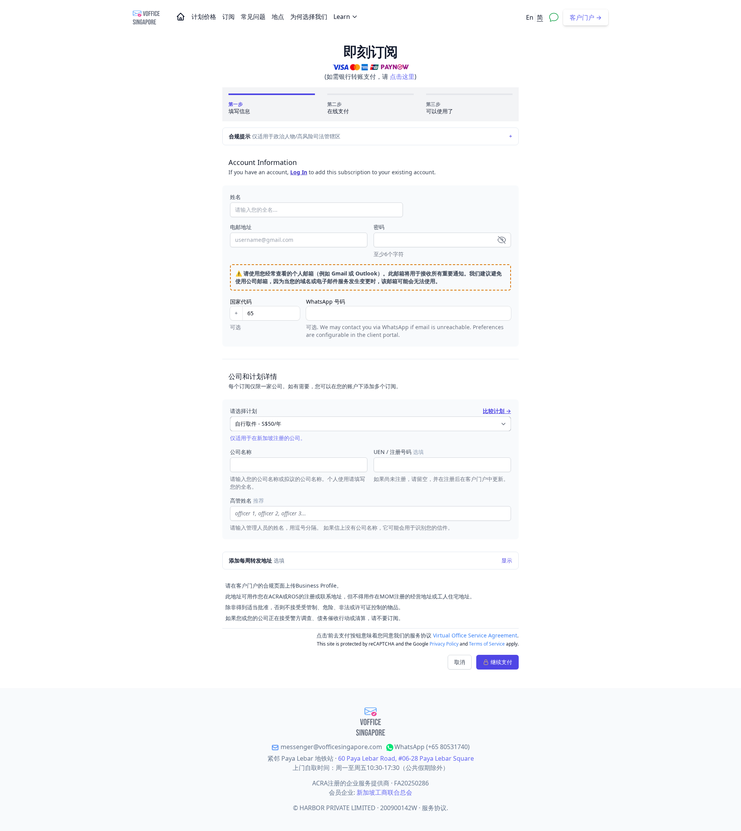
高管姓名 (247, 500)
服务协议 (434, 808)
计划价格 (204, 16)
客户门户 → (586, 17)
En (529, 17)
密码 (379, 227)
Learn (341, 16)
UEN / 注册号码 (399, 451)
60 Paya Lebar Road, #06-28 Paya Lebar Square (406, 758)
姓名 (235, 197)
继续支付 (501, 662)
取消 (459, 662)
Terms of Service (487, 644)
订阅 (229, 16)
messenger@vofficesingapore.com (330, 747)
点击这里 (402, 76)
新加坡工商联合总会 (384, 792)
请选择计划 (243, 411)
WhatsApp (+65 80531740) (432, 747)
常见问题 (254, 16)
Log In (298, 172)
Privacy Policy (444, 644)
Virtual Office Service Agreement (475, 635)
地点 (279, 16)
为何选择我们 (309, 16)
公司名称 (241, 451)
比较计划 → (497, 411)
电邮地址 (241, 227)
